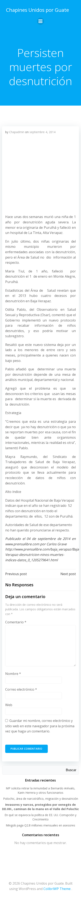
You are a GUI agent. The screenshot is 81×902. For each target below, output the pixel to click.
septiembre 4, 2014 (42, 132)
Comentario (15, 622)
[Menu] (40, 21)
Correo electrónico (21, 689)
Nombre (13, 673)
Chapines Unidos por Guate (37, 9)
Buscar (71, 770)
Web (8, 705)
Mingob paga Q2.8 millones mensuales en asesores (40, 825)
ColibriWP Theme (57, 888)
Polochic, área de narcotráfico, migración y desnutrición (40, 799)
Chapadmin (16, 132)
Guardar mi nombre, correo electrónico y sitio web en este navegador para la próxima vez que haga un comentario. (39, 725)
